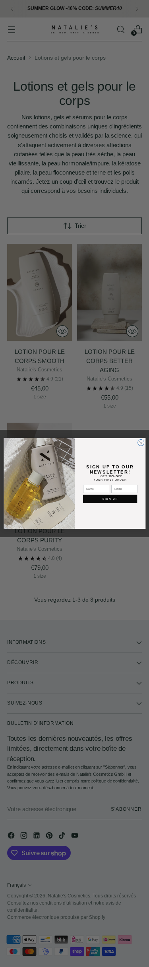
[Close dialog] (140, 442)
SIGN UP (110, 498)
